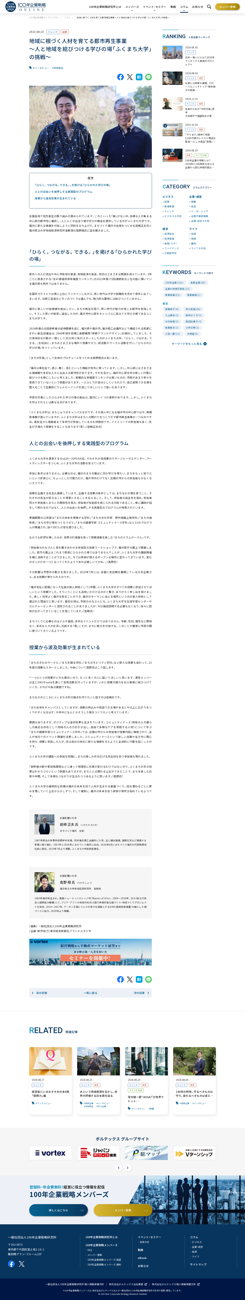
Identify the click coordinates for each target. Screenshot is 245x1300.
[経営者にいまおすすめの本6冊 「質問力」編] (50, 1080)
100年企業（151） (174, 282)
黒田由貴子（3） (194, 321)
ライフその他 (201, 155)
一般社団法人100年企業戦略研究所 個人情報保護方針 (74, 1284)
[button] (118, 1167)
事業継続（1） (194, 295)
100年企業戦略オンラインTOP (43, 17)
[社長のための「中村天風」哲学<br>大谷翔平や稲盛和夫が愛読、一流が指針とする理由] (189, 107)
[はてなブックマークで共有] (139, 77)
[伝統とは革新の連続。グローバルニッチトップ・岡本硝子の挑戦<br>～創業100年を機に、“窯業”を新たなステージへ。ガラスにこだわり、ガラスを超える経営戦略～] (189, 82)
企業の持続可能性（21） (177, 288)
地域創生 (58, 68)
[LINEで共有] (148, 77)
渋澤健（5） (192, 333)
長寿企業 (89, 1103)
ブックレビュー (44, 1103)
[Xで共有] (129, 77)
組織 (64, 32)
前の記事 (41, 993)
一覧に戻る (91, 993)
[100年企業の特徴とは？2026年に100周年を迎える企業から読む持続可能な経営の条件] (189, 159)
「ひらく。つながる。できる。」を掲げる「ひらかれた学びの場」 (72, 185)
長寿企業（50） (198, 282)
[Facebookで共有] (120, 77)
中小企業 (102, 1106)
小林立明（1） (193, 327)
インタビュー (42, 68)
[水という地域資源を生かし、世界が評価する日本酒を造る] (98, 1080)
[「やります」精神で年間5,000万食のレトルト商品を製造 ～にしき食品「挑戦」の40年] (189, 133)
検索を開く (209, 7)
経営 (201, 78)
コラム (67, 17)
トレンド (53, 32)
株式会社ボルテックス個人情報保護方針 (174, 1284)
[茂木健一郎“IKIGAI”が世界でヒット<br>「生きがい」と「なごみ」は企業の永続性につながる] (146, 1080)
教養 (152, 1108)
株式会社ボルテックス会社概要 (126, 1284)
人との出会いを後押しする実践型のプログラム (63, 192)
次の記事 (139, 993)
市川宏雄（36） (193, 309)
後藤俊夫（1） (172, 327)
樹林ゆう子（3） (194, 315)
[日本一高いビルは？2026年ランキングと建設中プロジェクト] (189, 56)
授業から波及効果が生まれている (55, 198)
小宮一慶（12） (172, 333)
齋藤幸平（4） (172, 309)
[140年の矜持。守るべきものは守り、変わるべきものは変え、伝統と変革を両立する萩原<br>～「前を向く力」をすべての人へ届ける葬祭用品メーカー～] (194, 1080)
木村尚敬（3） (172, 321)
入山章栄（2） (172, 315)
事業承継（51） (172, 295)
